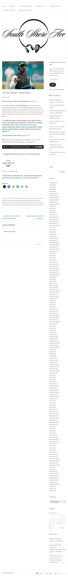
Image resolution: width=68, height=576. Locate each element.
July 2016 (51, 426)
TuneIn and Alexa (31, 127)
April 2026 (51, 191)
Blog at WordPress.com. (8, 573)
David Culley (10, 200)
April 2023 (51, 259)
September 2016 (53, 422)
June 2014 (51, 467)
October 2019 (52, 345)
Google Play (11, 127)
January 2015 (52, 456)
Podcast (13, 204)
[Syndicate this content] (50, 95)
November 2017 (53, 392)
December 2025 (53, 197)
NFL (16, 198)
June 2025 (51, 208)
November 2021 (53, 291)
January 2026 (52, 195)
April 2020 (51, 332)
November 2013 (53, 480)
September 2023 (53, 249)
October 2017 (52, 394)
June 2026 (51, 187)
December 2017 (53, 390)
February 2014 (53, 473)
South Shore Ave (27, 204)
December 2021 (53, 289)
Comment (37, 244)
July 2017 (51, 401)
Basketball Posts (41, 6)
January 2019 (52, 362)
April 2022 (51, 281)
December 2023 (53, 242)
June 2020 (51, 328)
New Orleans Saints (34, 202)
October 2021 (52, 294)
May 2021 (51, 304)
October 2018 (52, 368)
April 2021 (51, 306)
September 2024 (53, 225)
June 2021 (51, 302)
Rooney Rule (19, 204)
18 (59, 521)
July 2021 (51, 300)
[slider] (40, 146)
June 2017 (51, 403)
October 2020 (52, 319)
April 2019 (51, 356)
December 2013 (53, 478)
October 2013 (52, 482)
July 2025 (51, 206)
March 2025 (52, 215)
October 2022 (52, 272)
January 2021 (52, 313)
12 (61, 519)
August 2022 (52, 277)
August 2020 (52, 324)
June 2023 (51, 255)
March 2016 (52, 435)
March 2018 (52, 383)
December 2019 (53, 341)
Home (3, 6)
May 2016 (51, 430)
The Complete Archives (8, 10)
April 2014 (51, 469)
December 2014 (53, 458)
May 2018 (51, 379)
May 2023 (51, 257)
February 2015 (53, 454)
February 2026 (53, 193)
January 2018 (52, 388)
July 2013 (51, 486)
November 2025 (53, 200)
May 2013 (51, 490)
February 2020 (53, 336)
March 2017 (52, 409)
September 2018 (53, 371)
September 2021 (53, 296)
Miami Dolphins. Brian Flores (20, 202)
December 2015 (53, 439)
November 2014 (53, 460)
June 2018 (51, 377)
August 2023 (52, 251)
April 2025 (51, 212)
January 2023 (52, 266)
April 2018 (51, 381)
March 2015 (52, 452)
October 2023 (52, 247)
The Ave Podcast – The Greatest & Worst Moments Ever (56, 147)
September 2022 (53, 274)
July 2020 (51, 326)
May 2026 (51, 189)
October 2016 (52, 420)
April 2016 (51, 433)
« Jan (50, 528)
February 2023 (53, 264)
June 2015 (51, 445)
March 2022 (52, 283)
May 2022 (51, 279)
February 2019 (53, 360)
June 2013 (51, 488)
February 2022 (53, 285)
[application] (23, 147)
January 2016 (52, 437)
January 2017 (52, 413)
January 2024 (52, 240)
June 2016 (51, 428)
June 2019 (51, 351)
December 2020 (53, 315)
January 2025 (52, 219)
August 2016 (52, 424)
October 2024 (52, 223)
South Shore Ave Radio (25, 6)
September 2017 (53, 396)
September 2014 (53, 465)
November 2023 (53, 244)
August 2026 (52, 182)
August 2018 (52, 373)
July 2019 (51, 349)
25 (59, 523)
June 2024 (51, 229)
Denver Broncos (19, 200)
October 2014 (52, 463)
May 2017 (51, 405)
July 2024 (51, 227)
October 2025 (52, 202)
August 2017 (52, 398)
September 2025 (53, 204)
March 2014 (52, 471)
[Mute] (36, 147)
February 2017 (53, 411)
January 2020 (52, 339)
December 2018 (53, 364)
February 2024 (53, 238)
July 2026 (51, 185)
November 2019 (53, 343)
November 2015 (53, 441)
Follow (52, 85)
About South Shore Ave (25, 10)
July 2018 (51, 375)
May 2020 (51, 330)
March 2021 (52, 309)
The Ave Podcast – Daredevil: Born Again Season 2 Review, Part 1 (57, 134)
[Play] (4, 147)
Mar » (62, 528)
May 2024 (51, 232)
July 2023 (51, 253)
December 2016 (53, 416)
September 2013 (53, 484)
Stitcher (18, 127)
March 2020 (52, 334)
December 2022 (53, 268)
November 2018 (53, 366)
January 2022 (52, 287)
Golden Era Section (55, 6)
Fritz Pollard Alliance (29, 200)
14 (50, 521)
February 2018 (53, 386)
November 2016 (53, 418)
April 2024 (51, 234)
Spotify (23, 127)
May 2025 (51, 210)
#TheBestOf (12, 6)
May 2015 (51, 448)
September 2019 (53, 347)
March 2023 (52, 262)
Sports (32, 198)
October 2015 (52, 443)
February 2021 (53, 311)
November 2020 (53, 317)
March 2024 (52, 236)
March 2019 (52, 358)
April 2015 (51, 450)
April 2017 (51, 407)
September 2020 (53, 321)
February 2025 (53, 217)
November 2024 (53, 221)
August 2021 (52, 298)
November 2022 (53, 270)
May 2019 (51, 354)
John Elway (9, 202)
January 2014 (52, 475)
